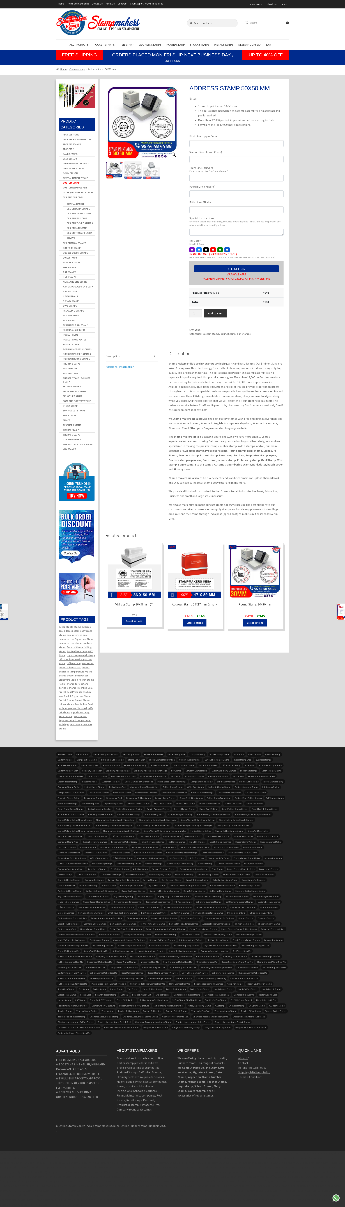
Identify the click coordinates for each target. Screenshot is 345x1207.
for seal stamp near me (247, 967)
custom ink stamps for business (219, 918)
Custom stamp (77, 69)
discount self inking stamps (162, 940)
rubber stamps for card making (138, 781)
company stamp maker (196, 770)
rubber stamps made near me (71, 978)
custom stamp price (244, 923)
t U (246, 1058)
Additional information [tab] (120, 366)
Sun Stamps (244, 333)
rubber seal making (208, 809)
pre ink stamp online (97, 776)
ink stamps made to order (191, 940)
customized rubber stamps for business (76, 934)
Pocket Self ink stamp (176, 989)
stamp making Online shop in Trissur (74, 825)
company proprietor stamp (100, 814)
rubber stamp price (159, 765)
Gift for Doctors (162, 994)
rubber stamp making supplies (178, 907)
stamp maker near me (159, 945)
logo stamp (73, 655)
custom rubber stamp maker (247, 858)
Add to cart (215, 313)
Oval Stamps (70, 305)
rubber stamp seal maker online (73, 863)
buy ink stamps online (249, 885)
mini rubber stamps (121, 852)
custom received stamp (269, 901)
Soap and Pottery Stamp (77, 401)
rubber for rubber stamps (133, 891)
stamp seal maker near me (96, 951)
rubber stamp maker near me (131, 945)
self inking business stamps (208, 901)
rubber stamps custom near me (72, 983)
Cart (284, 4)
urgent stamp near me (206, 961)
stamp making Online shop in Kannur (236, 820)
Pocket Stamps (104, 44)
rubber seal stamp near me (70, 961)
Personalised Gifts (74, 329)
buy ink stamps (150, 880)
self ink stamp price (226, 781)
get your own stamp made (222, 885)
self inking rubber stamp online (194, 847)
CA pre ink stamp (277, 1005)
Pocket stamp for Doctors (73, 683)
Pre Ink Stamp (66, 700)
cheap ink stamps (265, 918)
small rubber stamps (67, 803)
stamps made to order (218, 858)
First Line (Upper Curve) (203, 136)
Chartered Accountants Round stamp (121, 1027)
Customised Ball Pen (75, 187)
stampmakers (169, 847)
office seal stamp (195, 787)
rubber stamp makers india (105, 754)
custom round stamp (165, 798)
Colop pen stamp (235, 983)
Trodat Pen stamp (66, 989)
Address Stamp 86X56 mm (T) (134, 604)
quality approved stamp (158, 809)
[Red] (213, 249)
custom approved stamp (131, 885)
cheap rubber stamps (99, 792)
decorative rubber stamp (229, 792)
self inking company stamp (91, 912)
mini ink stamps (245, 918)
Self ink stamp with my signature (168, 1005)
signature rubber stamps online (250, 891)
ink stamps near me (150, 961)
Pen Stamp (127, 44)
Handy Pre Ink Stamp (271, 989)
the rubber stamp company (145, 847)
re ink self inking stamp (194, 891)
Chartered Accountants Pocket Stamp (232, 1022)
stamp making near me (68, 951)
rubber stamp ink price (267, 836)
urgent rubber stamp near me (182, 951)
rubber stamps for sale (209, 803)
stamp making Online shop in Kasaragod (193, 825)
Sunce (66, 420)
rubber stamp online (219, 754)
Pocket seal (85, 994)
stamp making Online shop (179, 814)
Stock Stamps (199, 44)
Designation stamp (93, 798)
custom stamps (65, 759)
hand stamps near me (179, 983)
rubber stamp (66, 704)
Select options (134, 621)
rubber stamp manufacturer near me (75, 956)
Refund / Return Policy (252, 1067)
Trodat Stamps (71, 434)
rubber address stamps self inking (106, 918)
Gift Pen (124, 994)
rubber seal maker (233, 803)
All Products (79, 44)
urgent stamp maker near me (151, 951)
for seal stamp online (200, 831)
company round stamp (202, 781)
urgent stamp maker (113, 803)
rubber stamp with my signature (134, 1005)
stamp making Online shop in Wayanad (253, 814)
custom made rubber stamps (248, 798)
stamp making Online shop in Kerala (213, 814)
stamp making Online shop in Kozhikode (157, 820)
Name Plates (70, 291)
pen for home (71, 315)
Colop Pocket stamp (67, 994)
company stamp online (69, 787)
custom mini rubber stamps (164, 918)
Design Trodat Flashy (79, 232)
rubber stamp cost (117, 787)
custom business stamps (128, 814)
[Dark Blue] (227, 249)
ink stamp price (177, 858)
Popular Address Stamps (77, 349)
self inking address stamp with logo (150, 770)
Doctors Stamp (72, 248)
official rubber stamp (123, 858)
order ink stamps (66, 912)
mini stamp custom (269, 907)
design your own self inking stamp (126, 929)
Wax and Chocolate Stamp (78, 444)
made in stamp (109, 885)
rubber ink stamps (248, 770)
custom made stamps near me (244, 978)
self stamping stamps (102, 863)
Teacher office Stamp (251, 1011)
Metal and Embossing (75, 281)
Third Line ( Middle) (210, 169)
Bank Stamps (70, 154)
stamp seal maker (136, 759)
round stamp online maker (226, 847)
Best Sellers (70, 158)
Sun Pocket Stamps (74, 410)
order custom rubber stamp (208, 896)
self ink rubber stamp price (70, 836)
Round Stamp (175, 44)
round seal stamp (111, 765)
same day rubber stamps (101, 978)
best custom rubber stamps (123, 923)
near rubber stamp (122, 792)
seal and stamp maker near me (177, 961)
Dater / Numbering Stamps (78, 192)
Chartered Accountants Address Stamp (153, 1022)
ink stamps (239, 754)
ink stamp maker (89, 781)
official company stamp (123, 836)
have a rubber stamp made (92, 929)
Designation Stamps (74, 243)
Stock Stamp (70, 405)
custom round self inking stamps (123, 880)
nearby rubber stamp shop (123, 776)
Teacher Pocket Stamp (275, 1011)
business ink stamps (268, 869)
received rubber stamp (184, 809)
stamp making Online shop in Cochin (75, 820)
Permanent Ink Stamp (75, 325)
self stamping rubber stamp (266, 896)
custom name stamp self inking (211, 978)
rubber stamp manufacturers (261, 776)
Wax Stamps (69, 449)
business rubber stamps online (72, 918)
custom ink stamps (110, 781)
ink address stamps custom (249, 934)
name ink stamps (184, 978)
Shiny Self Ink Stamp (74, 391)
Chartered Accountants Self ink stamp (75, 1022)
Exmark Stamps (71, 262)
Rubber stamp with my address (154, 1000)
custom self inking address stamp (101, 891)
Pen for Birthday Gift (141, 994)
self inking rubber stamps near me (216, 967)
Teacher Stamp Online (86, 1011)
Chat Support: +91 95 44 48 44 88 (146, 4)
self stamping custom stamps (239, 901)
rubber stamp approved (146, 792)
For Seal (71, 651)
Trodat (71, 237)
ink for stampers (196, 858)
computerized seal (77, 635)
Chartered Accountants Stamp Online (140, 1016)
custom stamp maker (68, 770)
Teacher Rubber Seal (152, 1011)
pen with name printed (241, 1000)
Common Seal (70, 173)
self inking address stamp (118, 770)
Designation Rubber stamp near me (74, 1033)
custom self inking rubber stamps (181, 852)
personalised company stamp (218, 934)
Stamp (79, 720)
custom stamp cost (67, 929)
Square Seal (80, 716)
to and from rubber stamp (152, 923)
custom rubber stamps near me (265, 956)
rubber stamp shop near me (186, 945)
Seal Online (81, 704)
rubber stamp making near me (255, 945)
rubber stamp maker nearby (124, 841)
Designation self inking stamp (185, 1027)
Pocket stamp (86, 679)
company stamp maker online (144, 787)
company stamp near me (235, 956)
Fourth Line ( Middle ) (202, 186)
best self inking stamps (220, 841)
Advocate (68, 149)
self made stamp (145, 896)
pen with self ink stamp (215, 1000)
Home (61, 4)
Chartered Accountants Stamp (104, 1016)
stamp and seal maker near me (271, 961)
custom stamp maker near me (72, 972)
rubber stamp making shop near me (175, 956)
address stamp (72, 630)
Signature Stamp (72, 396)
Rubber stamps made (86, 874)
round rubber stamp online (234, 809)
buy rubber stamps (163, 803)
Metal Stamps (223, 44)
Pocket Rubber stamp (152, 989)
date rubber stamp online (129, 863)
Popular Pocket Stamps (77, 354)
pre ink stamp (82, 754)
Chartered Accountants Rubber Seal (249, 1016)
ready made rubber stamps (70, 809)
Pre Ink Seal (65, 692)
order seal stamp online (95, 852)
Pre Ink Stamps (71, 363)
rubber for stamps (153, 863)
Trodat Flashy (71, 430)
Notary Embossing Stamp (199, 1005)
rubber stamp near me (103, 945)
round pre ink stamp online (264, 809)
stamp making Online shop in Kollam (234, 825)
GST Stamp (80, 1000)
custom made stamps (218, 776)
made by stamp (205, 863)
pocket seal (73, 675)
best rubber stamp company (92, 907)
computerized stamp (70, 643)
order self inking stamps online (242, 852)
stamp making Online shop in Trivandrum (115, 820)
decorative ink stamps (109, 934)
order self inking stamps (69, 880)
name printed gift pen (266, 1000)
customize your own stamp (243, 907)
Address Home (71, 134)
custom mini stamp (180, 912)
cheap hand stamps (190, 934)
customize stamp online (228, 863)
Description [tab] (113, 356)
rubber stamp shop (242, 759)
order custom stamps (97, 836)
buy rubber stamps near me (195, 972)
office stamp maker (99, 858)
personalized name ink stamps (208, 983)
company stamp (197, 754)
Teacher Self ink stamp (176, 1011)
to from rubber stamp (218, 940)
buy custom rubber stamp (70, 896)
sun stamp (76, 724)
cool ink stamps (65, 874)
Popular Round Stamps (76, 358)
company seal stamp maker (71, 869)
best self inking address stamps (183, 923)
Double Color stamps (75, 252)
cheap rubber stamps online (96, 901)
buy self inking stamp (123, 896)
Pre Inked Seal (85, 687)
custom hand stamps (149, 836)
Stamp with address (126, 1000)
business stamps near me (159, 978)
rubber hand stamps (135, 874)
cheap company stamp (269, 923)
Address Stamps (150, 44)
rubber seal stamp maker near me (237, 961)
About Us (110, 4)
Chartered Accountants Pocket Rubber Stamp (79, 1027)
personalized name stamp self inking (108, 983)
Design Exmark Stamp (79, 213)
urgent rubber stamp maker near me (220, 945)
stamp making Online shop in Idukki (153, 825)
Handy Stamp (116, 989)
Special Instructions (234, 221)
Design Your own (73, 197)
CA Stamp (219, 1005)
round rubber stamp (67, 765)
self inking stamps (131, 754)
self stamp (176, 770)
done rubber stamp (88, 885)
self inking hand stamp (220, 891)
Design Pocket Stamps (80, 223)
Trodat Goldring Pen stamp (259, 983)
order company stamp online (193, 869)
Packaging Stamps (73, 310)
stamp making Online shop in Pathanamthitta (165, 831)
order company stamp (160, 874)
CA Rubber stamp (236, 1005)
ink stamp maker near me (69, 967)
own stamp (217, 869)
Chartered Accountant (77, 163)
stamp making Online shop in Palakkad (121, 831)
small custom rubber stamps (246, 940)
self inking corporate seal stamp (208, 912)
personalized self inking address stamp (188, 885)
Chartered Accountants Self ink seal (114, 1022)
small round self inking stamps (122, 912)
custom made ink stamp (98, 896)
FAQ (268, 44)
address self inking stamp (69, 891)
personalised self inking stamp (72, 858)
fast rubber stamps (97, 869)
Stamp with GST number (101, 1000)
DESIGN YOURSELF (249, 44)
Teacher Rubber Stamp (128, 1011)
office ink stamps (66, 907)
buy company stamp (171, 880)
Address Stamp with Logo (77, 139)
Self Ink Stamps (72, 386)
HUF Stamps (69, 276)
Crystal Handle (75, 204)
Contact (243, 1063)
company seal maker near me (214, 951)
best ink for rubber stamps (158, 901)
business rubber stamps (202, 792)
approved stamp (272, 754)
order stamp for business (253, 880)
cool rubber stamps (120, 869)
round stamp (254, 754)
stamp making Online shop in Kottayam (114, 825)
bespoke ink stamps (273, 940)
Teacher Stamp (65, 1011)
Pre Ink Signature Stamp (77, 696)
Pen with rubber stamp (105, 994)
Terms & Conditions (250, 1077)
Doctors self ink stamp (244, 994)
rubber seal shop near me (153, 967)
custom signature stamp (246, 787)
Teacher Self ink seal (200, 1011)
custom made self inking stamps (211, 907)
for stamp (82, 651)
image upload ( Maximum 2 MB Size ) (232, 255)
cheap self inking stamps (191, 798)
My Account (256, 4)
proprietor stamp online (69, 798)
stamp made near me (95, 967)
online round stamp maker (70, 776)
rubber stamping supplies (99, 809)
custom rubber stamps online (229, 831)
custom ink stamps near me (130, 978)
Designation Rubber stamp (138, 798)
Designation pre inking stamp (217, 1027)
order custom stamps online (236, 874)
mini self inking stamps (208, 874)
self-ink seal (80, 708)
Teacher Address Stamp (225, 1011)
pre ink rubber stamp (249, 781)
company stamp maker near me (111, 956)
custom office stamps (111, 874)
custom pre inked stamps (217, 836)
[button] (174, 123)
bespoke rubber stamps (68, 923)
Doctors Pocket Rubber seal (217, 994)
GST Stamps (69, 272)
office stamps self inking (261, 912)
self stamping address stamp (127, 901)
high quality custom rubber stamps (174, 896)
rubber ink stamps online (273, 929)
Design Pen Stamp (77, 218)
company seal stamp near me (123, 967)
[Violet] (192, 249)
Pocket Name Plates (74, 339)
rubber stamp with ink (245, 841)
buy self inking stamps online (113, 847)
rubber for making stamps (95, 841)
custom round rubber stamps (148, 852)
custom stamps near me (207, 956)
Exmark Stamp (75, 647)
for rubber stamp (193, 836)
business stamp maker (270, 841)
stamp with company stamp (137, 934)
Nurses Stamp (64, 1000)
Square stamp (67, 720)
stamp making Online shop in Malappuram (78, 831)
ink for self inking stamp (219, 787)
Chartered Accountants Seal (175, 1016)
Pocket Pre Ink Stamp (199, 989)
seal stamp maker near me (142, 956)
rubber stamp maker (153, 754)
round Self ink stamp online (71, 814)
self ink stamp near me (122, 951)
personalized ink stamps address (73, 945)
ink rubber (249, 765)
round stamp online (194, 776)
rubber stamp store (176, 754)
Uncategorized (72, 439)
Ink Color (196, 242)
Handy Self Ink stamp (247, 989)
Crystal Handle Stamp (75, 178)
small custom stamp (264, 874)
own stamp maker (66, 885)
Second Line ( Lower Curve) (205, 152)
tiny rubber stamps (156, 885)
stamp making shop (154, 814)
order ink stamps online (197, 880)
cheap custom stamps (148, 907)
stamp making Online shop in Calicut (198, 820)
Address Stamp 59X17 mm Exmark (194, 604)
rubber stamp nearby (173, 787)
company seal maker (92, 770)
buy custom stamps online (153, 912)
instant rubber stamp (94, 787)
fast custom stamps (99, 940)
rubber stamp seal (89, 765)
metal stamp (87, 655)
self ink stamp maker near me (103, 972)
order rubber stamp (185, 803)
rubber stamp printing (273, 781)
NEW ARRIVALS (70, 296)
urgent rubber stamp (67, 781)
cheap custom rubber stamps (203, 929)
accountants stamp (70, 626)
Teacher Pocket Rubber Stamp (71, 1016)
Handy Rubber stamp (223, 989)
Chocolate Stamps (73, 168)
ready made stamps (253, 863)
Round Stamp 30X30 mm (255, 604)
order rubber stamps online (153, 776)
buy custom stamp (66, 847)
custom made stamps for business (129, 940)
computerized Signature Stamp (76, 639)
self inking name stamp (223, 972)
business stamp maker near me (252, 972)
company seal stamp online (71, 792)
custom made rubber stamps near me (147, 983)
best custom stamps (190, 918)
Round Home (70, 368)
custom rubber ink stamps (121, 907)
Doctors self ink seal (268, 994)
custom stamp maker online (129, 809)
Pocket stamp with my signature (72, 1005)
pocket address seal (70, 667)
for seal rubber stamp (255, 792)
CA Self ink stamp (257, 1005)
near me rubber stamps (132, 972)
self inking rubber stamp (112, 759)
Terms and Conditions (78, 4)
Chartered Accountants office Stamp (193, 1022)
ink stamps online (270, 787)
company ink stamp (94, 880)
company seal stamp (87, 759)
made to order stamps (68, 901)
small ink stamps (197, 841)
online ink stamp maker (69, 852)
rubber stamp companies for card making (165, 929)
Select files (236, 269)
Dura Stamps (70, 257)
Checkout (122, 4)
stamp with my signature (103, 1005)
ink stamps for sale (236, 912)
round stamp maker (208, 765)
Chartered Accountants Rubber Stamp (210, 1016)
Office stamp (74, 663)
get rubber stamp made (213, 852)
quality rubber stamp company (164, 891)
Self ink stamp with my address (186, 1000)
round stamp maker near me (183, 967)
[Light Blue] (199, 249)
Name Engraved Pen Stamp (78, 286)
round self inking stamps (270, 765)
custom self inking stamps (223, 770)
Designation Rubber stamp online (250, 1027)
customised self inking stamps (151, 858)
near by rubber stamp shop (174, 792)
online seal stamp (254, 803)
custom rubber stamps (189, 759)
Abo (240, 1058)
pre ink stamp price (90, 803)
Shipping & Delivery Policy (254, 1072)
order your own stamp (165, 934)
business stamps (263, 759)
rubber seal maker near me (99, 961)
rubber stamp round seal (218, 798)
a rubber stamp (140, 869)
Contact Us (97, 4)
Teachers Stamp (72, 425)
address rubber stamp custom (217, 923)
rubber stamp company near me (163, 972)
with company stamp (137, 918)
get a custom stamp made (225, 880)
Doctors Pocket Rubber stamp (187, 994)
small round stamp (184, 874)
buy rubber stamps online (217, 759)
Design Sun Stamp (77, 228)
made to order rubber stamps (71, 940)
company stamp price (68, 841)
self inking (175, 776)
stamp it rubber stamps (95, 923)
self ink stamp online (271, 770)
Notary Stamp (71, 301)
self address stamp (275, 798)
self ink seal (238, 776)
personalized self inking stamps (171, 781)
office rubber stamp (231, 765)
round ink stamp (88, 847)
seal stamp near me (242, 951)
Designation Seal (114, 798)
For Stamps (69, 267)
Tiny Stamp (132, 989)
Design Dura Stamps (78, 208)
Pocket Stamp (71, 344)
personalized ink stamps (138, 803)
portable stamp (67, 687)
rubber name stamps (126, 961)
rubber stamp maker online (162, 759)
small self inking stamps (153, 841)
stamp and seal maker (258, 831)
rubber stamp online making (180, 863)
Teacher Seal (107, 1011)
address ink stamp (273, 858)
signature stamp (80, 712)
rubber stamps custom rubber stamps (239, 929)
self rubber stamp (177, 841)
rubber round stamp (252, 847)
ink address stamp (183, 901)
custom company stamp (163, 869)
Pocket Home (70, 334)
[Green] (220, 249)
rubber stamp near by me (274, 967)
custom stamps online (183, 765)
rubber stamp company (135, 765)
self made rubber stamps (237, 896)
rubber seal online (172, 836)
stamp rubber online (243, 836)
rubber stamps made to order (241, 869)
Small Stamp (66, 716)
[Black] (206, 249)
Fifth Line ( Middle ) (200, 202)
